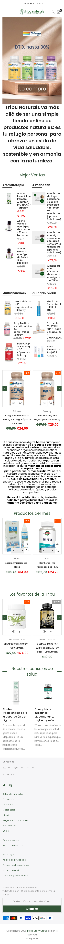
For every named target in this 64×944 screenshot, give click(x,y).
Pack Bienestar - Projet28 (53, 349)
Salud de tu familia (12, 794)
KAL (47, 558)
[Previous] (4, 388)
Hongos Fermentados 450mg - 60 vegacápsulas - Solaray (16, 419)
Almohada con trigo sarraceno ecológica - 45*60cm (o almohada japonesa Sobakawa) (54, 242)
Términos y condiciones (15, 875)
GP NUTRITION (17, 639)
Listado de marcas (12, 845)
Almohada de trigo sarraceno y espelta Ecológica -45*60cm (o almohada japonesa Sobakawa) (54, 206)
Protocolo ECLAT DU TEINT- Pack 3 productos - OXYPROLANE (54, 330)
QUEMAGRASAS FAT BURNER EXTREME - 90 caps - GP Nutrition (47, 647)
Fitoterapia (8, 799)
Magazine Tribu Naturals (15, 820)
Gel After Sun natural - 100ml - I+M (54, 306)
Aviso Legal (8, 854)
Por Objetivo (9, 825)
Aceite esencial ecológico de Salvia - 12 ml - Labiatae (23, 256)
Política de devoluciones (15, 865)
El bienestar (8, 809)
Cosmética (8, 804)
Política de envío (11, 870)
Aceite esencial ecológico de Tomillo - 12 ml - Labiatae (23, 228)
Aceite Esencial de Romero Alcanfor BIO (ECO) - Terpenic (24, 200)
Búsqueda (32, 938)
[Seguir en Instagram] (10, 786)
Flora (17, 558)
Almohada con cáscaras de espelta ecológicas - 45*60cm (54, 273)
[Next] (59, 388)
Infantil (5, 815)
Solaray (17, 411)
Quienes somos (11, 840)
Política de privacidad (14, 859)
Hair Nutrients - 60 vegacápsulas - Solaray (23, 306)
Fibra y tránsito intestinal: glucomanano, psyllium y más (44, 714)
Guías (5, 830)
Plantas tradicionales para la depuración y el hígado (14, 714)
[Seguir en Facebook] (3, 786)
